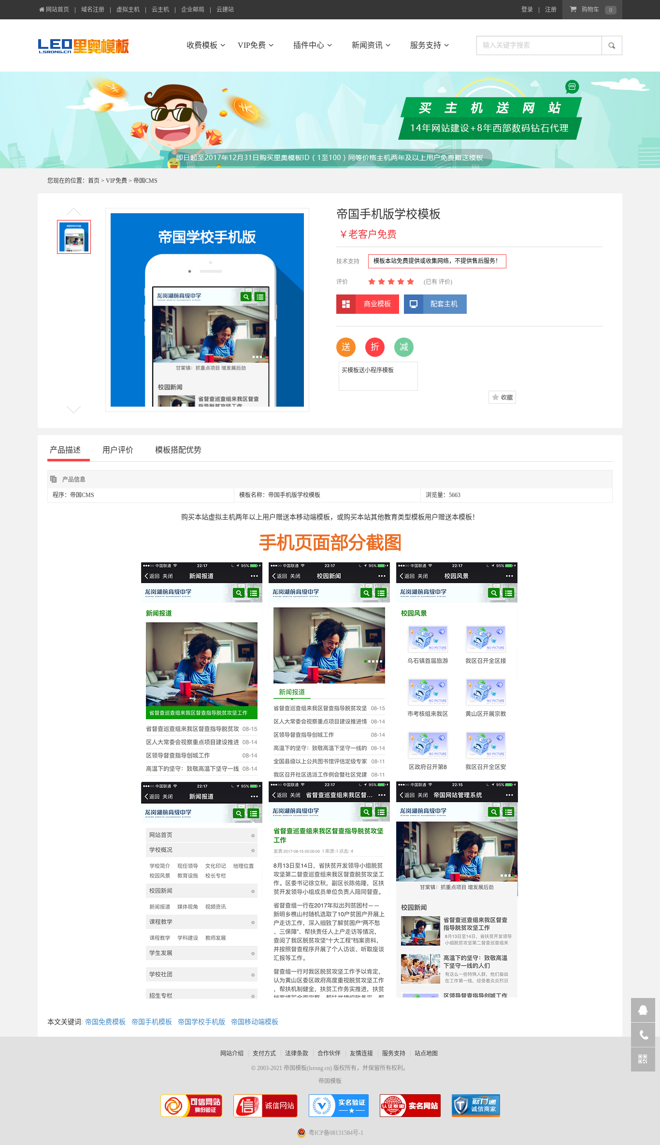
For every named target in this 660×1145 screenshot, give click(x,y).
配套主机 (444, 304)
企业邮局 (192, 9)
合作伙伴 (329, 1053)
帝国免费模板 (105, 1022)
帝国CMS (145, 180)
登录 (527, 9)
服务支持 (425, 45)
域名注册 (92, 9)
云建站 (225, 9)
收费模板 (202, 45)
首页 (94, 180)
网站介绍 (232, 1053)
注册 (551, 9)
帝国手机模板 (151, 1022)
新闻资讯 (367, 45)
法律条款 (296, 1053)
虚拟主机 (128, 9)
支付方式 (264, 1053)
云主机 (160, 9)
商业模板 (377, 304)
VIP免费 (252, 45)
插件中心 (308, 45)
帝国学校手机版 (201, 1022)
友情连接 (361, 1053)
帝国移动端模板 (254, 1022)
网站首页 (57, 9)
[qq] (643, 1010)
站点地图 (426, 1053)
